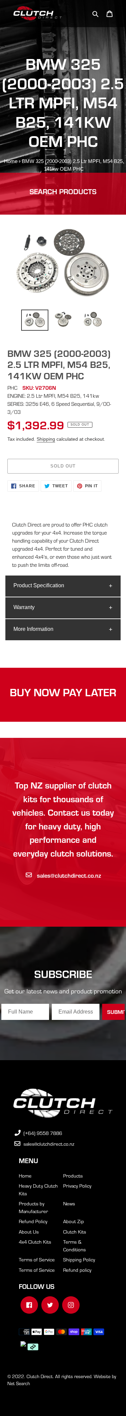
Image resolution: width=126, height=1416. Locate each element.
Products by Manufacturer (33, 1207)
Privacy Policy (77, 1185)
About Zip (73, 1221)
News (69, 1203)
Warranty (24, 607)
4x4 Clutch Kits (35, 1241)
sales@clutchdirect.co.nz (69, 875)
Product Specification (38, 585)
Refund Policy (33, 1221)
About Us (29, 1231)
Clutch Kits (74, 1231)
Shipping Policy (79, 1259)
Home (10, 161)
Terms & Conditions (74, 1245)
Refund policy (77, 1269)
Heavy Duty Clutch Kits (38, 1189)
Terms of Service (37, 1259)
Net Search (18, 1383)
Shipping (46, 439)
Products (73, 1175)
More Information (33, 629)
